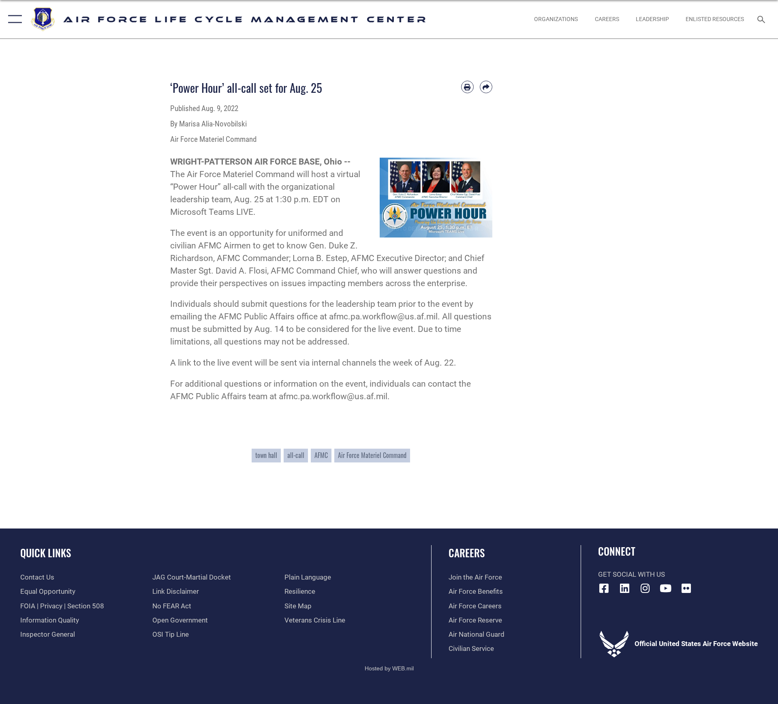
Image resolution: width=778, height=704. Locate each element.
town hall (266, 455)
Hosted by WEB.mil (389, 668)
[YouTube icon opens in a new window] (666, 588)
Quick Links (45, 552)
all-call (295, 455)
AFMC (321, 455)
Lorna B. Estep (320, 258)
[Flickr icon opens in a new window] (686, 588)
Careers (467, 552)
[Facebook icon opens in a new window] (604, 588)
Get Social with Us (631, 574)
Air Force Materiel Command (372, 455)
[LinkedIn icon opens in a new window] (624, 588)
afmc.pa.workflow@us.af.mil (383, 316)
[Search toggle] (761, 19)
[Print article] (467, 87)
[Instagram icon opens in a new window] (645, 588)
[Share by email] (486, 87)
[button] (13, 19)
